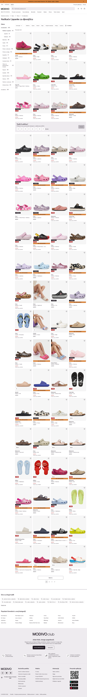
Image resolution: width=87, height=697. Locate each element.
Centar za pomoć (22, 686)
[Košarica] (84, 8)
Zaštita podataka (43, 694)
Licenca (61, 25)
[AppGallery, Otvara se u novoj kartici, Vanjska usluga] (74, 688)
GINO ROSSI (61, 618)
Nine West (46, 618)
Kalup (56, 25)
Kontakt (20, 688)
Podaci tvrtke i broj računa (41, 674)
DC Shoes (3, 618)
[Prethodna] (3, 1)
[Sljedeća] (83, 1)
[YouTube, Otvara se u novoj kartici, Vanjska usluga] (6, 672)
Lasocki (31, 620)
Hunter (73, 615)
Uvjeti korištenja (43, 681)
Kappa (16, 620)
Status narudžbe (21, 676)
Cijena (33, 25)
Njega (54, 674)
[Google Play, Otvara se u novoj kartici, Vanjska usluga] (74, 682)
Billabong (46, 620)
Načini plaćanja (21, 681)
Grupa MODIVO (43, 676)
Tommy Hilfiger (18, 622)
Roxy (73, 622)
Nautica (60, 620)
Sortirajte (18, 25)
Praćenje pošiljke (22, 678)
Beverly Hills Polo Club (34, 622)
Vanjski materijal (49, 25)
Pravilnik (11, 694)
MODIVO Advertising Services (43, 678)
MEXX (73, 618)
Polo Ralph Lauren (19, 615)
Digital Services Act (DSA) (58, 678)
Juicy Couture (18, 618)
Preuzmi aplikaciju (78, 4)
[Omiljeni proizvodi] (81, 8)
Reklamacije (20, 683)
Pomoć (84, 4)
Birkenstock (60, 622)
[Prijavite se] (78, 8)
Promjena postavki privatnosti (20, 694)
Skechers (31, 615)
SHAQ (30, 618)
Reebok (45, 622)
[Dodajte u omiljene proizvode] (30, 33)
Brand (38, 25)
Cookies (37, 694)
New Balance (4, 615)
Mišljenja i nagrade (57, 681)
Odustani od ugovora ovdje (24, 674)
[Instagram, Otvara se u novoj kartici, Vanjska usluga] (2, 672)
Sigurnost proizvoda (57, 676)
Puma (59, 615)
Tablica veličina (56, 671)
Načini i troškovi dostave (23, 671)
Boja (42, 25)
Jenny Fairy (3, 622)
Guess (45, 615)
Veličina (27, 25)
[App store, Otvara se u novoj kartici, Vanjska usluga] (74, 685)
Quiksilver (3, 620)
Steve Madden (75, 620)
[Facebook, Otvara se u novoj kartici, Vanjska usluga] (10, 672)
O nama (37, 671)
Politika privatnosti (30, 694)
